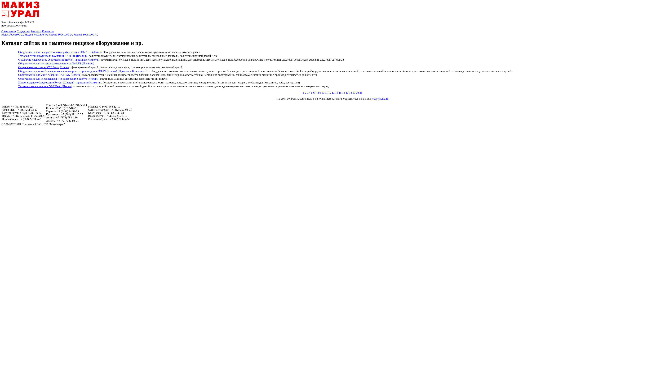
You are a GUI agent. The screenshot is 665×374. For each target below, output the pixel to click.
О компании (8, 31)
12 (329, 92)
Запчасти (36, 31)
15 (340, 92)
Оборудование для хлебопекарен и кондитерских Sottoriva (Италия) (58, 78)
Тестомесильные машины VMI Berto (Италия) (45, 86)
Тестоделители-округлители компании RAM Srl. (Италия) (52, 55)
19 (354, 92)
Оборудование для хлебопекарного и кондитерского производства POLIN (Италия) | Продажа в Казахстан (81, 71)
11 (326, 92)
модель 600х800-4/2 (36, 34)
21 (361, 92)
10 (323, 92)
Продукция (23, 31)
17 (347, 92)
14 (336, 92)
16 (343, 92)
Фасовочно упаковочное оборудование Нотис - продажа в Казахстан (58, 59)
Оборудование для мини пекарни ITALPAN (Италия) (49, 74)
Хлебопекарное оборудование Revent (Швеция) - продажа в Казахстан (59, 82)
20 (357, 92)
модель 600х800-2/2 (12, 34)
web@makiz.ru (380, 98)
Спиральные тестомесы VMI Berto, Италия (43, 67)
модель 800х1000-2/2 (61, 34)
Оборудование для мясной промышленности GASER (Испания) (56, 63)
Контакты (48, 31)
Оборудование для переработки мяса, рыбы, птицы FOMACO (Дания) (59, 52)
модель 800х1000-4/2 (86, 34)
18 (350, 92)
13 (333, 92)
